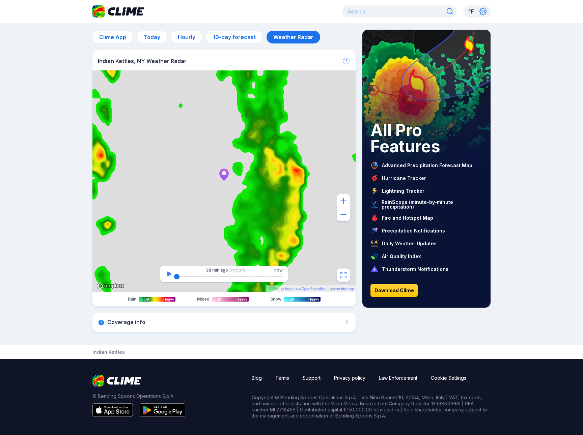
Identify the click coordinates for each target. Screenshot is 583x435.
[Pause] (169, 274)
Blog (257, 378)
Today (152, 37)
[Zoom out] (343, 214)
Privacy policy (349, 378)
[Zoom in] (343, 201)
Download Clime (394, 290)
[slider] (176, 276)
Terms (282, 378)
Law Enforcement (398, 378)
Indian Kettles (108, 352)
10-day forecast (234, 37)
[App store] (112, 414)
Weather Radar (293, 37)
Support (312, 378)
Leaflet (273, 288)
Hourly (186, 37)
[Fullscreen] (343, 275)
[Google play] (163, 414)
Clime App (112, 37)
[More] (346, 61)
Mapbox (291, 288)
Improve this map (341, 288)
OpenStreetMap (314, 288)
